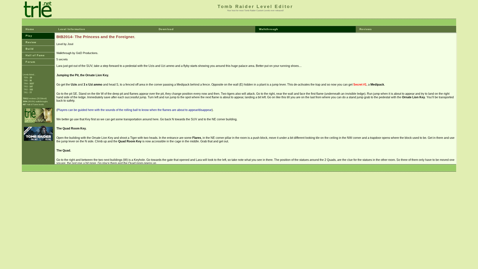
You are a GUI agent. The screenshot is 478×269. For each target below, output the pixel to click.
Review (31, 42)
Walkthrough (268, 29)
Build (30, 48)
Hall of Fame (35, 55)
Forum (30, 61)
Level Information (71, 29)
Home (30, 29)
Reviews (365, 29)
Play (29, 35)
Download (166, 29)
